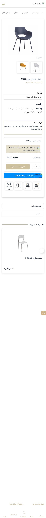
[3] (14, 89)
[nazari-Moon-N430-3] (23, 67)
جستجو (32, 516)
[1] (6, 89)
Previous (41, 250)
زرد (38, 112)
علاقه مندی (14, 514)
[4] (18, 89)
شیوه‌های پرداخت (17, 508)
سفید (38, 108)
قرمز (18, 108)
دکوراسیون (25, 13)
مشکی (28, 108)
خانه (43, 13)
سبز (9, 108)
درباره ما (41, 508)
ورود (4, 516)
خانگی (16, 13)
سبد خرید (23, 514)
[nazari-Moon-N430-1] (36, 67)
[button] (34, 82)
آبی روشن (27, 112)
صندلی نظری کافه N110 (33, 258)
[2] (10, 89)
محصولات (35, 13)
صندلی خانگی (6, 13)
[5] (22, 89)
